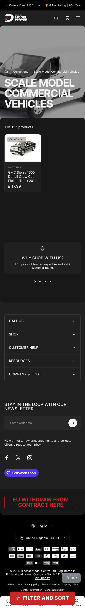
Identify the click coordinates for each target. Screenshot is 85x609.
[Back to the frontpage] (6, 71)
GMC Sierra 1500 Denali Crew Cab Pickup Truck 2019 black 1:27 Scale (22, 178)
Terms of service (51, 584)
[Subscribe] (72, 423)
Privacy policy (31, 584)
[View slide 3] (45, 281)
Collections (20, 71)
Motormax (15, 167)
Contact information (31, 589)
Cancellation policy (55, 589)
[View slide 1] (34, 281)
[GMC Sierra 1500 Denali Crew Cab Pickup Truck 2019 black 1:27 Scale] (23, 148)
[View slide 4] (50, 281)
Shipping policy (70, 584)
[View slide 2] (39, 281)
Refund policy (14, 584)
